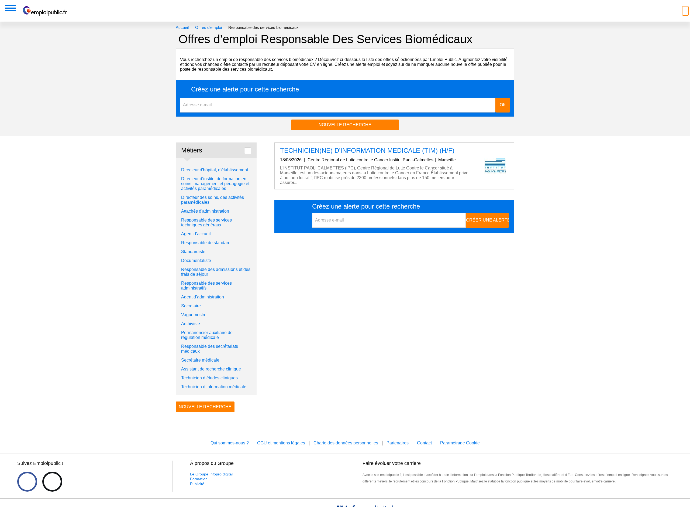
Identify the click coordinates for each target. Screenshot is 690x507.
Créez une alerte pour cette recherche (245, 89)
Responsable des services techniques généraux (206, 222)
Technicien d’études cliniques (209, 378)
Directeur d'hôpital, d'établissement (214, 170)
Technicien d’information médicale (213, 386)
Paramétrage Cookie (460, 443)
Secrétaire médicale (200, 360)
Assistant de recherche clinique (211, 369)
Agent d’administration (202, 297)
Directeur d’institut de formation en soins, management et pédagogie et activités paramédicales (215, 183)
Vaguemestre (193, 314)
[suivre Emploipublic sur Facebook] (27, 482)
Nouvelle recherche (345, 125)
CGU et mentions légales (281, 443)
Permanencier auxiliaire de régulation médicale (207, 335)
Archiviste (190, 323)
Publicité (197, 484)
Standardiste (193, 251)
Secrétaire (191, 306)
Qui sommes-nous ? (230, 443)
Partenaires (398, 443)
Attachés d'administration (205, 211)
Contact (424, 443)
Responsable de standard (205, 242)
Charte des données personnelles (345, 443)
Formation (199, 479)
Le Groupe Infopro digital (211, 474)
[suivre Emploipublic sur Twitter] (52, 482)
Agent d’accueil (196, 234)
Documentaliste (196, 260)
